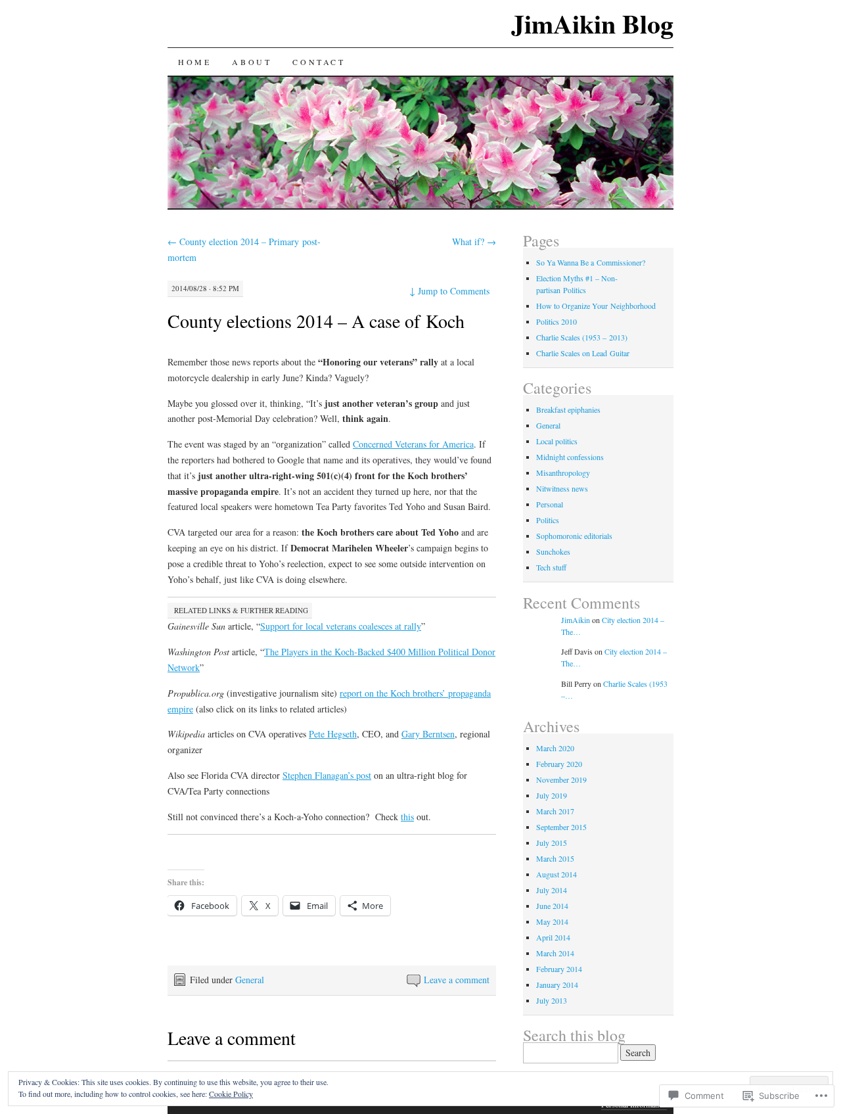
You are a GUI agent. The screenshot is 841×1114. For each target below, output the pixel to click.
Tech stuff (551, 567)
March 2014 (555, 953)
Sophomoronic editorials (574, 535)
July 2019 (551, 795)
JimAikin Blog (592, 23)
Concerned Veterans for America (413, 444)
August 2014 (556, 874)
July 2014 (551, 890)
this (407, 816)
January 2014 (557, 984)
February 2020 (559, 763)
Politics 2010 (556, 321)
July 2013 (551, 1000)
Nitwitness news (562, 488)
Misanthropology (563, 472)
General (249, 979)
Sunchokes (553, 551)
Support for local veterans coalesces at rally (340, 626)
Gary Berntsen (428, 734)
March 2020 (555, 748)
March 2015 (555, 858)
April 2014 (553, 937)
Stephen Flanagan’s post (327, 775)
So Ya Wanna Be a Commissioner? (590, 262)
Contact (318, 62)
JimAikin (575, 620)
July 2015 (551, 842)
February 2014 (559, 968)
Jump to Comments (449, 291)
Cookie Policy (231, 1093)
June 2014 (552, 905)
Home (194, 62)
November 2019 (561, 779)
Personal (549, 504)
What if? (474, 241)
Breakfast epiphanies (568, 409)
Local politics (557, 441)
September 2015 (561, 827)
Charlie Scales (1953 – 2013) (581, 337)
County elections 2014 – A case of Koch (316, 320)
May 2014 (552, 921)
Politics (547, 520)
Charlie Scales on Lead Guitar (582, 353)
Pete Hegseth (333, 734)
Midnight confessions (570, 457)
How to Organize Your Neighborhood (596, 305)
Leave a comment (456, 979)
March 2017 (555, 811)
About (251, 62)
